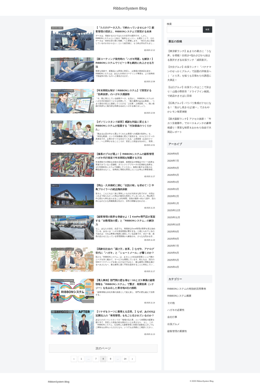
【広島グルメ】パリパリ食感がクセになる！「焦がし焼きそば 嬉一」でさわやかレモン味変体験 (189, 107)
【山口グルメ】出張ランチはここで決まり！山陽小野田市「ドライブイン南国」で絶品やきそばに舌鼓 (189, 91)
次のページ (103, 348)
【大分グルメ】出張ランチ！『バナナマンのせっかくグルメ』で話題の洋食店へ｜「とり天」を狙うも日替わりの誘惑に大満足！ (189, 73)
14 (125, 359)
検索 (169, 24)
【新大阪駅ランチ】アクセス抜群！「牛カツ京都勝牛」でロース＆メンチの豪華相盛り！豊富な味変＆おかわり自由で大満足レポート (189, 125)
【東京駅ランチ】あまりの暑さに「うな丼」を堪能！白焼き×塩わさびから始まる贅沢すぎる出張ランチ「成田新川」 (189, 55)
